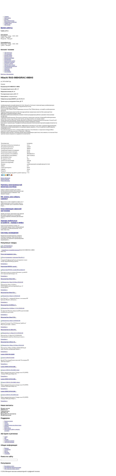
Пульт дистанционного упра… (9, 254)
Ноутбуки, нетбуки (8, 63)
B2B (5, 438)
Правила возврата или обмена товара (12, 425)
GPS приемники (8, 54)
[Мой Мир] (8, 175)
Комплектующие (8, 56)
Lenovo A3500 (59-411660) (7, 354)
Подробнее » (4, 263)
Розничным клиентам (9, 440)
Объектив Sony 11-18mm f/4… (9, 329)
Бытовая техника (8, 55)
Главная (3, 250)
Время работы (7, 28)
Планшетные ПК (8, 67)
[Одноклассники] (6, 175)
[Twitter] (4, 175)
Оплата (6, 422)
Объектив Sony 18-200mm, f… (9, 305)
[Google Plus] (12, 175)
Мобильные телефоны (9, 62)
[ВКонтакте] (2, 175)
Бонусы (6, 451)
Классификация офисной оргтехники (12, 467)
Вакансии (6, 448)
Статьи (5, 436)
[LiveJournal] (10, 175)
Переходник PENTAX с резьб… (9, 266)
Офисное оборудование (9, 65)
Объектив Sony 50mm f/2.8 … (8, 279)
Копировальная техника (9, 60)
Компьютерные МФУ (9, 58)
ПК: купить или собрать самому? (11, 468)
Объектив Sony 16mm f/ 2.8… (8, 317)
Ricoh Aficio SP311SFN (6, 247)
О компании (7, 453)
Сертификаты (7, 449)
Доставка (6, 424)
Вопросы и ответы (8, 421)
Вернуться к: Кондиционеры (7, 74)
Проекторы (7, 69)
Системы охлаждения (9, 233)
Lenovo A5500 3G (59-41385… (8, 391)
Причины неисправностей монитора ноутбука (11, 186)
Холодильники (7, 71)
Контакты (6, 426)
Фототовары (7, 70)
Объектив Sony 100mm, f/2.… (8, 342)
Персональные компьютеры (10, 66)
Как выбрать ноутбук (9, 466)
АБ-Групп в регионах (9, 442)
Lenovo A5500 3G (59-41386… (8, 366)
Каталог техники (9, 250)
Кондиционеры (7, 59)
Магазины (6, 452)
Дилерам (6, 439)
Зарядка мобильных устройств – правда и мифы (12, 222)
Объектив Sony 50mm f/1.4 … (8, 292)
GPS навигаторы (8, 52)
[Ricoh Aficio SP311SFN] (7, 245)
